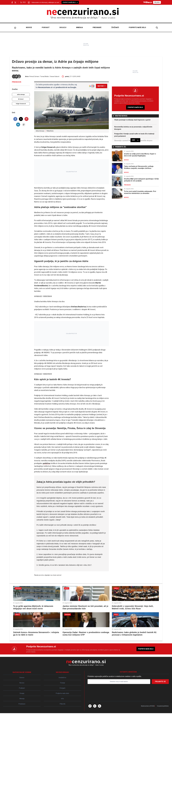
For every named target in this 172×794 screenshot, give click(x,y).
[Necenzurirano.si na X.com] (15, 2)
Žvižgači (115, 27)
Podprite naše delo (137, 27)
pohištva (46, 463)
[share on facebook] (15, 119)
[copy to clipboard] (24, 125)
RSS (24, 2)
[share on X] (21, 119)
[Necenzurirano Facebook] (12, 2)
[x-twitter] (94, 706)
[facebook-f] (90, 706)
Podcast (46, 27)
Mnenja (79, 27)
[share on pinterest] (26, 119)
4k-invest (21, 99)
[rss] (99, 706)
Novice (29, 27)
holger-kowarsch (21, 103)
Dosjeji (63, 27)
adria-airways (21, 94)
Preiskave (97, 27)
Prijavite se (160, 681)
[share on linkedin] (18, 125)
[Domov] (15, 27)
